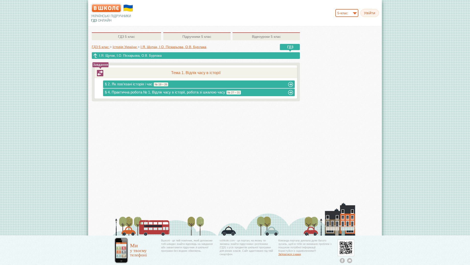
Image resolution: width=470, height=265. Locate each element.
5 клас (126, 37)
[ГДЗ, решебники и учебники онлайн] (106, 8)
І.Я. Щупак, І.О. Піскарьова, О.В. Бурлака (130, 55)
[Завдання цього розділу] (100, 73)
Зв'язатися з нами (289, 254)
